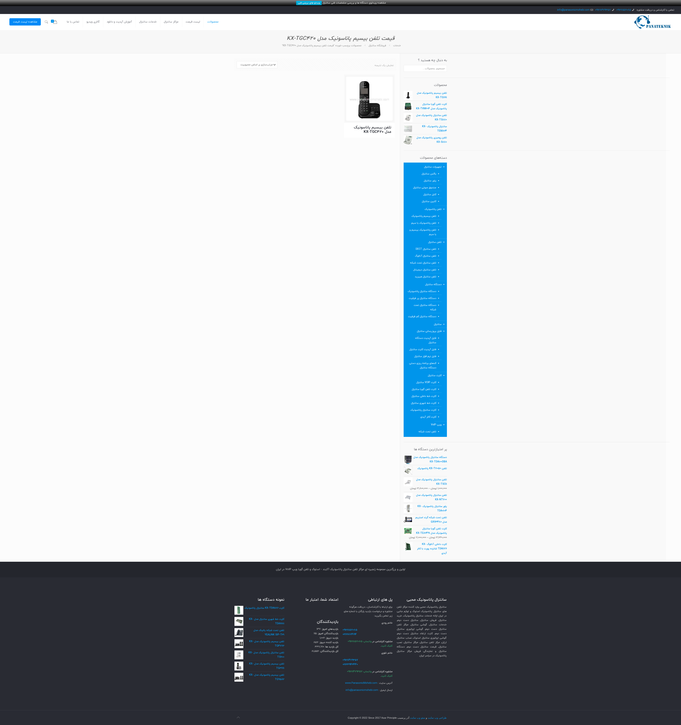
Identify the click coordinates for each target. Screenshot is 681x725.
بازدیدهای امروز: (329, 629)
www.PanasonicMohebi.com (361, 683)
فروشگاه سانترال (377, 45)
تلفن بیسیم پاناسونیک (423, 216)
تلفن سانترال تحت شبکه (423, 263)
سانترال (438, 324)
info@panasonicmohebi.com (573, 10)
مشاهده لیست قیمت (25, 22)
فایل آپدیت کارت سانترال (422, 349)
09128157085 (623, 10)
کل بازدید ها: (331, 646)
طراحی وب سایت (437, 717)
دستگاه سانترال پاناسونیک (422, 291)
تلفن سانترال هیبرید (425, 276)
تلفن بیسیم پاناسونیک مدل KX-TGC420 (372, 130)
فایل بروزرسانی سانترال (429, 331)
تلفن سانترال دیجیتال (424, 269)
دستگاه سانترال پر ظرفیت (422, 298)
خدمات (397, 45)
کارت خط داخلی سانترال (423, 396)
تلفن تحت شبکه (427, 431)
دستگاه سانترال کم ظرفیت (422, 316)
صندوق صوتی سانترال (424, 187)
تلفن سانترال (435, 242)
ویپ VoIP (436, 424)
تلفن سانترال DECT (426, 249)
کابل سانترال (429, 194)
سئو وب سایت (417, 717)
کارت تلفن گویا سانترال (424, 389)
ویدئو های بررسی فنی (309, 3)
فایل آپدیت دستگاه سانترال (425, 340)
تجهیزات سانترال (433, 167)
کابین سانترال (429, 201)
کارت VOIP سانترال (426, 382)
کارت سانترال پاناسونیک (423, 410)
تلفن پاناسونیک (433, 209)
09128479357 (603, 10)
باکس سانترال (429, 173)
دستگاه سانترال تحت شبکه (425, 307)
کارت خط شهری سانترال (423, 403)
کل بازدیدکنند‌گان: (328, 651)
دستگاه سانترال (433, 284)
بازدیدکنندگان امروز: (327, 633)
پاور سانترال (430, 180)
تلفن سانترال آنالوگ (425, 256)
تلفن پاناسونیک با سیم (423, 223)
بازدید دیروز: (331, 638)
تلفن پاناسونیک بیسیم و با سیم (422, 232)
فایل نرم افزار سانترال (425, 356)
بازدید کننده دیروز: (328, 642)
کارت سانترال (435, 375)
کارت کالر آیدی (428, 417)
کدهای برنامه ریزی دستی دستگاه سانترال (422, 365)
